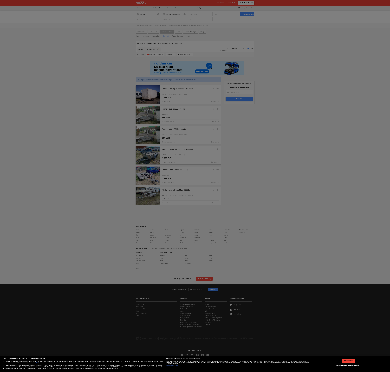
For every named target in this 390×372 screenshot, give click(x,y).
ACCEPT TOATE (348, 360)
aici (103, 366)
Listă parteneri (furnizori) (172, 365)
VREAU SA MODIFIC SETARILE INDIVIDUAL (347, 366)
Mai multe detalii (35, 362)
